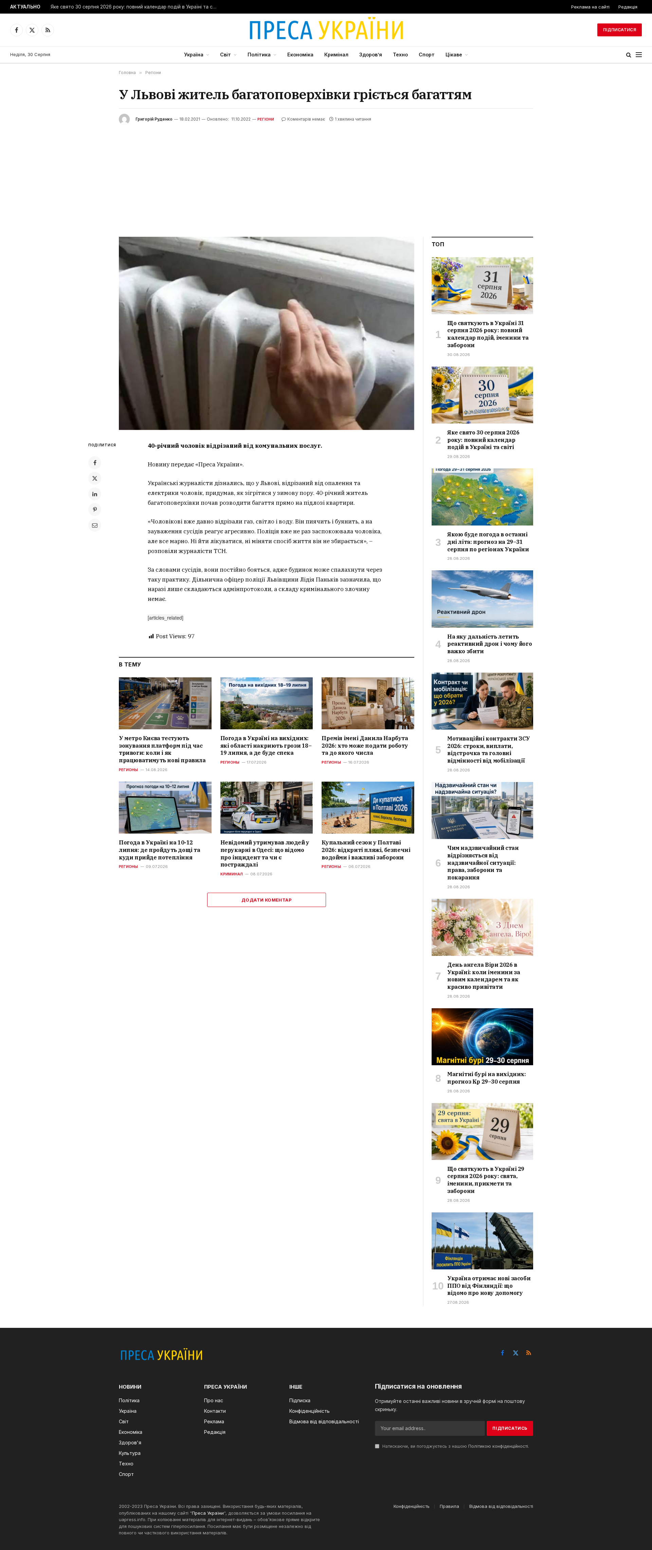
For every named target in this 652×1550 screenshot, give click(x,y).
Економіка (300, 54)
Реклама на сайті (590, 7)
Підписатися (619, 29)
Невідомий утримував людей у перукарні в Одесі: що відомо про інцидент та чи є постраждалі (264, 853)
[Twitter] (94, 478)
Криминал (231, 874)
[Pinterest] (94, 509)
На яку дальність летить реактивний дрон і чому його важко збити (489, 644)
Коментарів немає (306, 119)
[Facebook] (94, 462)
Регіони (265, 119)
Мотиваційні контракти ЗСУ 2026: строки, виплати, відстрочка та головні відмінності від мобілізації (488, 749)
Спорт (427, 54)
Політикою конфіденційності (498, 1446)
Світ (225, 54)
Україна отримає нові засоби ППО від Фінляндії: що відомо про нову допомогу (488, 1286)
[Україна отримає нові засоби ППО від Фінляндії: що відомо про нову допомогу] (482, 1240)
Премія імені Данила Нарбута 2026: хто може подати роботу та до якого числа (365, 745)
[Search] (629, 55)
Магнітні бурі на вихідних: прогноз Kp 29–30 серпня (486, 1078)
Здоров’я (370, 54)
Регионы (128, 769)
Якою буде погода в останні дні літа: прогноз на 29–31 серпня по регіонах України (488, 542)
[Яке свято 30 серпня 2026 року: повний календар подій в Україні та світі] (482, 395)
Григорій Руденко (154, 119)
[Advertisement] (326, 175)
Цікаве (454, 54)
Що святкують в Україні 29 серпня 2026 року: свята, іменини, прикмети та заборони (485, 1179)
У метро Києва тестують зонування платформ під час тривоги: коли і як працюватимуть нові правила (162, 749)
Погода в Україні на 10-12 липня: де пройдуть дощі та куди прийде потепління (159, 850)
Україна (193, 54)
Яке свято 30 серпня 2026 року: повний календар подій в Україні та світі (135, 7)
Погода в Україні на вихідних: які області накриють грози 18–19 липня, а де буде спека (266, 745)
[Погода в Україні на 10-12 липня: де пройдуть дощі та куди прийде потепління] (165, 808)
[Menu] (639, 55)
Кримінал (336, 54)
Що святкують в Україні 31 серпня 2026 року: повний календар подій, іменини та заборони (488, 334)
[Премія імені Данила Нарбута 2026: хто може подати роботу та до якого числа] (368, 703)
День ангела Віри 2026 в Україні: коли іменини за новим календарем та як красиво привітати (483, 975)
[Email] (94, 525)
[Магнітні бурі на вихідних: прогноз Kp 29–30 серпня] (482, 1036)
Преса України (208, 1513)
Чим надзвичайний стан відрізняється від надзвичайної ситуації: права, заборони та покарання (483, 862)
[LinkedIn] (94, 493)
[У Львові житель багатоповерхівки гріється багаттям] (266, 333)
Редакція (627, 7)
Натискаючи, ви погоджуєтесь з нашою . (455, 1446)
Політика (259, 54)
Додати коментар (266, 900)
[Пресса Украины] (326, 30)
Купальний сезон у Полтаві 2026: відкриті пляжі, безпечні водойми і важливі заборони (366, 850)
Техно (400, 54)
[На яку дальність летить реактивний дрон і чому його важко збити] (482, 598)
